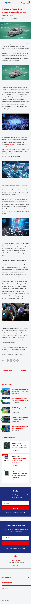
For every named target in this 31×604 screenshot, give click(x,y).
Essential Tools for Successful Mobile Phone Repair (20, 427)
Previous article (7, 370)
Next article (24, 370)
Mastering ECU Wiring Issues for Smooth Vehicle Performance (20, 418)
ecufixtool (15, 352)
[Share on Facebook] (8, 360)
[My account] (24, 3)
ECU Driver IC (12, 144)
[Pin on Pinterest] (11, 360)
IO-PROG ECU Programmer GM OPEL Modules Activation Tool (19, 460)
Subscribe (15, 508)
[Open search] (21, 3)
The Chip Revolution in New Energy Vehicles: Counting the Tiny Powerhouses (20, 399)
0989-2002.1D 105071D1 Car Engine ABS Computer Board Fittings (19, 475)
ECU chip (16, 94)
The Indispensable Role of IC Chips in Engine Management (20, 390)
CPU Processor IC (9, 199)
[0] (28, 3)
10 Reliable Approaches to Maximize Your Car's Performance (19, 409)
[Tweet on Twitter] (14, 360)
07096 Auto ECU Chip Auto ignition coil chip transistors (19, 447)
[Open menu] (2, 2)
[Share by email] (17, 360)
